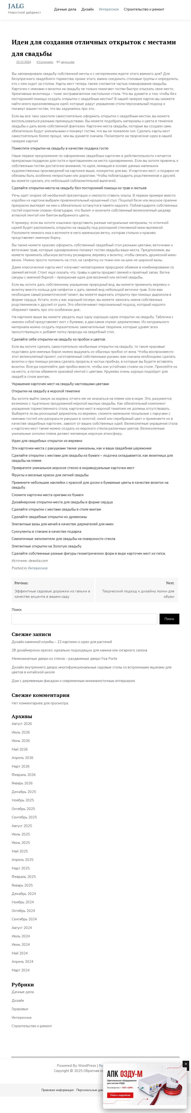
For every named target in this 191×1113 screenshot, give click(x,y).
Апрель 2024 (22, 961)
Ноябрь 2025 (23, 800)
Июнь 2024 (21, 944)
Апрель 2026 (22, 757)
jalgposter (68, 62)
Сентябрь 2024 (24, 919)
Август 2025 (22, 826)
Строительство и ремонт (144, 9)
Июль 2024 (21, 936)
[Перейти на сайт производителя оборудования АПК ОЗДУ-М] (145, 1086)
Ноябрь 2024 (23, 902)
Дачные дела (65, 9)
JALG (16, 5)
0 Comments (45, 62)
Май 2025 (20, 851)
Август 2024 (22, 927)
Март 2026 (21, 766)
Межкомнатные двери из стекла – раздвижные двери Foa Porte (64, 658)
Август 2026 (22, 723)
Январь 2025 (22, 885)
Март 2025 (21, 868)
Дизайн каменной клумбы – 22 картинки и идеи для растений (62, 642)
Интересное (109, 9)
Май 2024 (20, 953)
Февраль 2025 (24, 876)
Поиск (17, 609)
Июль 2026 (21, 732)
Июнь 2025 (21, 842)
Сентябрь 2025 (24, 817)
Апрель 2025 (22, 859)
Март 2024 (21, 970)
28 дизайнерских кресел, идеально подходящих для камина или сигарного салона (79, 650)
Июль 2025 (21, 834)
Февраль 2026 (24, 774)
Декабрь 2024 (24, 893)
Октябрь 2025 (23, 809)
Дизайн (87, 9)
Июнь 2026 (21, 740)
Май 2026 (20, 749)
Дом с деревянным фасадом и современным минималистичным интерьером (73, 680)
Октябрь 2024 (23, 910)
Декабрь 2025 (24, 792)
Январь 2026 (22, 783)
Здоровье (20, 1009)
